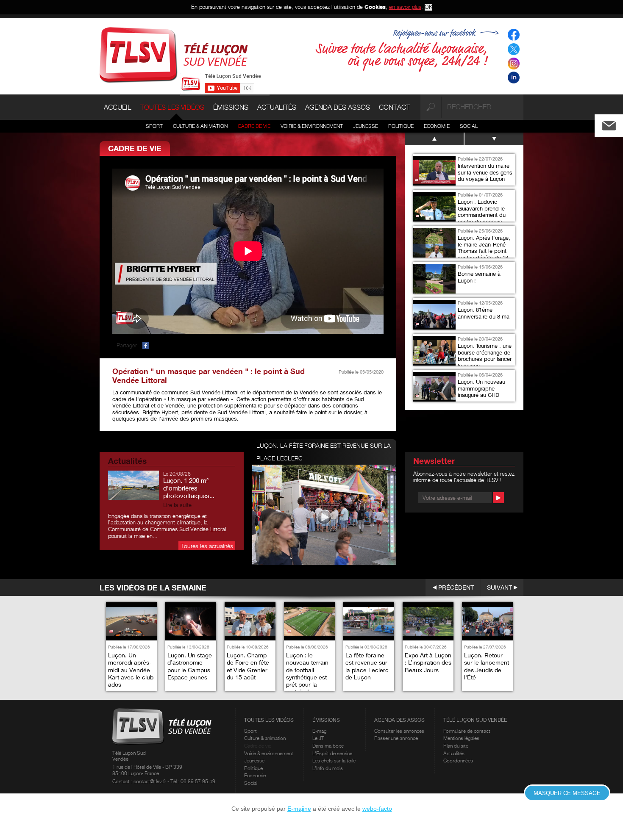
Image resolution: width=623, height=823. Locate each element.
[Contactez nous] (616, 123)
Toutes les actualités (207, 545)
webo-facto (377, 808)
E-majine (299, 808)
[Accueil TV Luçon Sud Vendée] (174, 54)
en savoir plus (405, 6)
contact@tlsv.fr (150, 781)
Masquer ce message (567, 793)
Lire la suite (177, 505)
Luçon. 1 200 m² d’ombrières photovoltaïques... (188, 488)
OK (428, 7)
